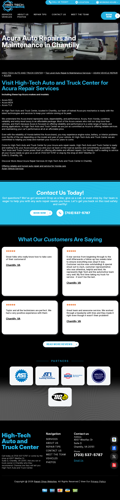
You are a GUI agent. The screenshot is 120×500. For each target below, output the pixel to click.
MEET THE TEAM (80, 14)
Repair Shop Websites (45, 481)
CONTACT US (59, 14)
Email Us (78, 460)
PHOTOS (21, 17)
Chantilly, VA (13, 265)
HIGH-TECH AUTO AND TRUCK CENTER (22, 73)
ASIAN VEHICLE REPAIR (105, 73)
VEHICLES (7, 17)
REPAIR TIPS (40, 14)
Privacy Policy (98, 481)
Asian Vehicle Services (13, 168)
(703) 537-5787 (48, 153)
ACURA (7, 75)
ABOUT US (22, 14)
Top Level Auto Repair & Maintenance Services (68, 73)
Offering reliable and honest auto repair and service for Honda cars (34, 166)
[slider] (10, 251)
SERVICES (7, 14)
